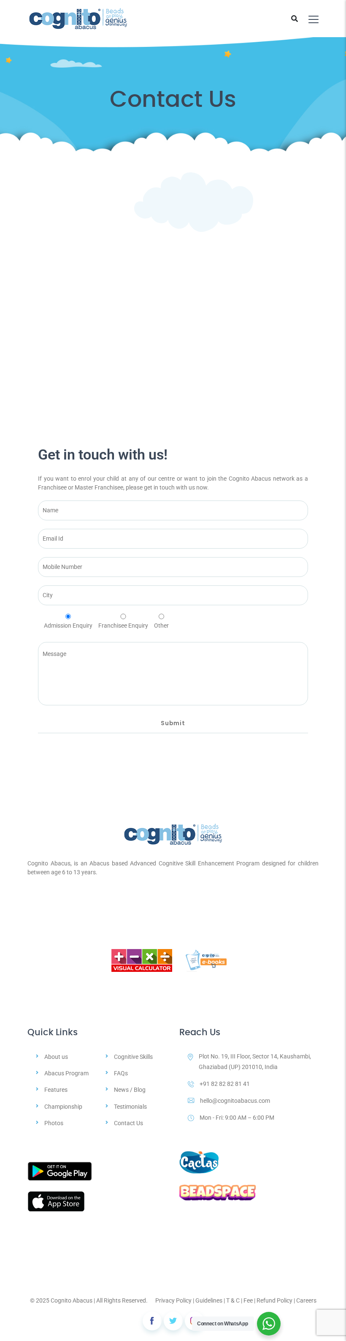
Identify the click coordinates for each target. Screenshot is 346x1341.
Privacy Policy (173, 1300)
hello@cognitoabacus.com (235, 1100)
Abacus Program (66, 1073)
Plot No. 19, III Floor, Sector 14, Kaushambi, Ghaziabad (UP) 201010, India (255, 1061)
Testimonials (130, 1106)
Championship (63, 1106)
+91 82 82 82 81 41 (225, 1083)
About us (56, 1056)
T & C (233, 1300)
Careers (306, 1300)
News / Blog (130, 1089)
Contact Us (128, 1123)
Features (56, 1089)
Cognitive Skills (133, 1056)
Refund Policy (274, 1300)
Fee (248, 1300)
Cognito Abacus (71, 1300)
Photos (53, 1123)
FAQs (121, 1073)
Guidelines (208, 1300)
